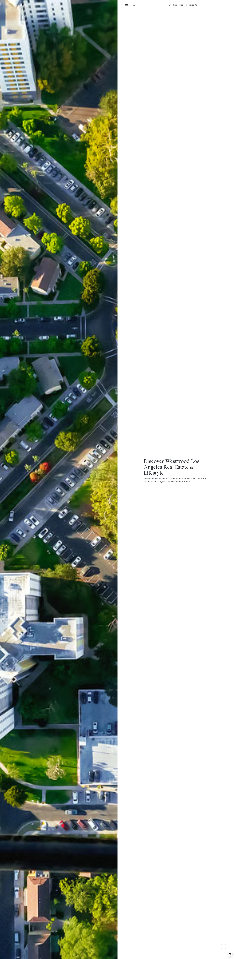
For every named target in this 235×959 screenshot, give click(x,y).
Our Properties (176, 5)
